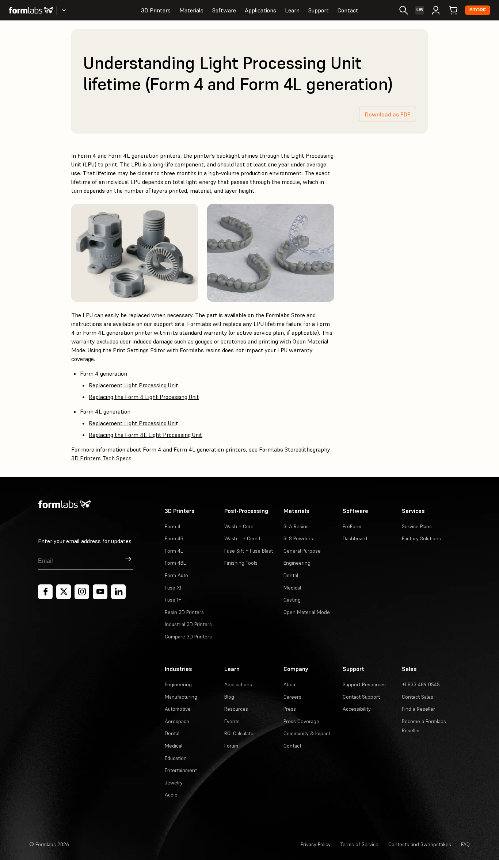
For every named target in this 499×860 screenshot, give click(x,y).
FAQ (465, 844)
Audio (171, 794)
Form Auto (176, 575)
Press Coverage (301, 721)
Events (232, 721)
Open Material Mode (306, 612)
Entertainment (181, 770)
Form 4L (174, 551)
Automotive (178, 709)
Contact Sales (417, 697)
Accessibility (357, 709)
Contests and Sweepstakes (419, 844)
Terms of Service (359, 844)
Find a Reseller (418, 709)
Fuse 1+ (173, 599)
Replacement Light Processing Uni (132, 423)
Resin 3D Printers (184, 612)
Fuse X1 (173, 587)
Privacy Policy (316, 844)
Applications (260, 10)
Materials (191, 10)
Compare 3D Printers (188, 636)
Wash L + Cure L (243, 538)
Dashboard (355, 538)
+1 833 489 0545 (421, 684)
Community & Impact (306, 733)
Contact (348, 10)
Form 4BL (175, 563)
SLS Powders (298, 538)
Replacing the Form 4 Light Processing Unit (144, 396)
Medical (292, 587)
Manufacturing (181, 697)
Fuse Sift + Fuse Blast (248, 551)
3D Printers (156, 10)
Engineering (297, 563)
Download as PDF (387, 114)
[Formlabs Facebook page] (45, 591)
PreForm (352, 526)
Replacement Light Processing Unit (133, 385)
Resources (236, 709)
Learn (292, 10)
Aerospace (177, 721)
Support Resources (364, 684)
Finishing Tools (241, 563)
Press (289, 709)
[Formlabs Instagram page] (82, 591)
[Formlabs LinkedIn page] (118, 591)
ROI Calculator (239, 733)
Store (477, 10)
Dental (290, 575)
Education (176, 758)
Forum (231, 745)
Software (224, 10)
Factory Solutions (421, 538)
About (290, 684)
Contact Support (361, 697)
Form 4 (172, 526)
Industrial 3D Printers (188, 624)
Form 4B (174, 538)
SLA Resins (296, 526)
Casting (292, 599)
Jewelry (174, 782)
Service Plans (417, 526)
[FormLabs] (31, 10)
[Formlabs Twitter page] (63, 591)
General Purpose (302, 551)
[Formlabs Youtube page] (100, 591)
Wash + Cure (239, 526)
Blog (229, 697)
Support (318, 10)
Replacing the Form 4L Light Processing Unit (145, 434)
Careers (292, 697)
